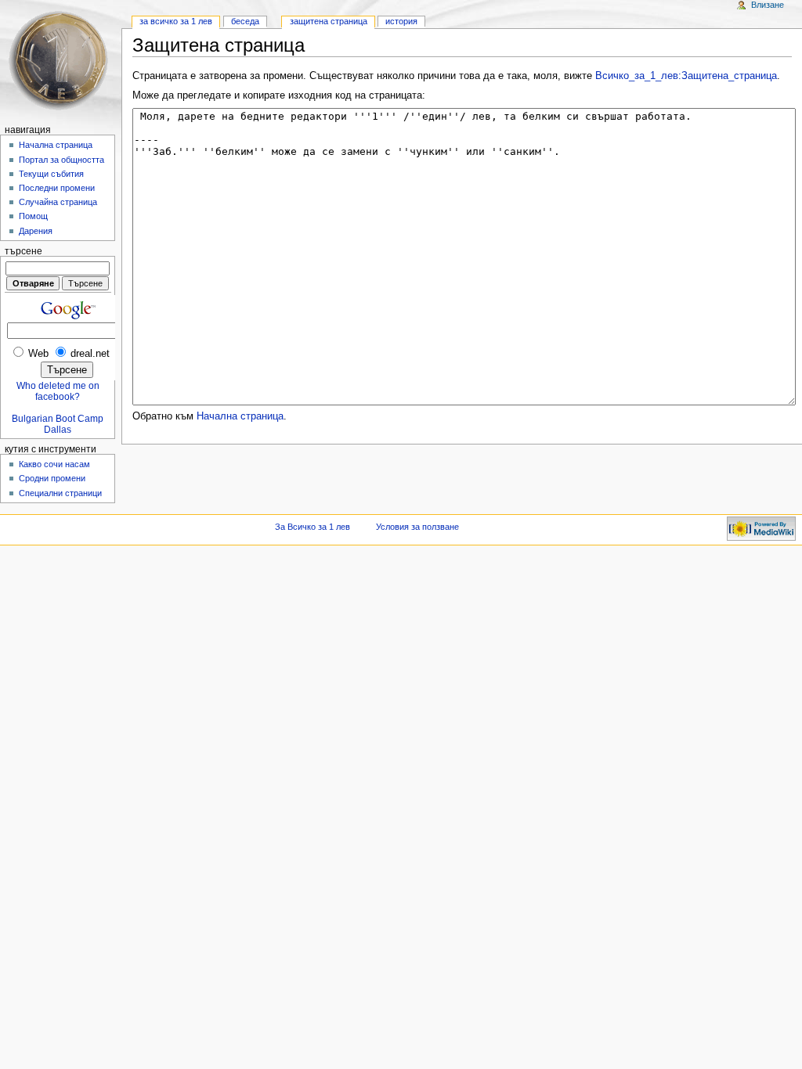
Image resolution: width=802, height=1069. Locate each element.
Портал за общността (61, 159)
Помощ (33, 216)
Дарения (35, 231)
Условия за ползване (417, 526)
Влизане (767, 4)
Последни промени (57, 188)
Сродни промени (52, 478)
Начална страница (240, 416)
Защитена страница (328, 21)
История (401, 21)
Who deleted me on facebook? (57, 391)
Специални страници (60, 493)
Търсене (23, 251)
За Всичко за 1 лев (175, 21)
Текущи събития (51, 173)
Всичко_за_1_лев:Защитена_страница (686, 75)
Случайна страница (58, 202)
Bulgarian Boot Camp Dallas (57, 424)
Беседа (245, 21)
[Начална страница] (60, 60)
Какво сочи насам (54, 464)
